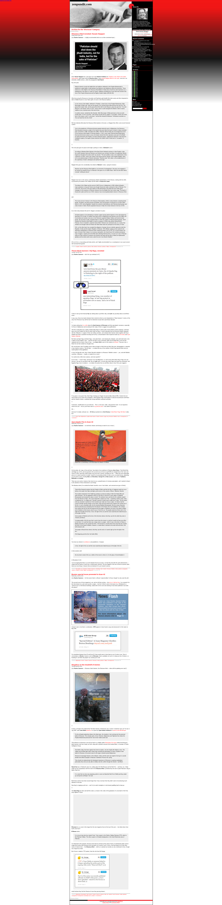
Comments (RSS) (115, 902)
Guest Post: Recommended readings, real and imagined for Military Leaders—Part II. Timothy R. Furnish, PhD (143, 50)
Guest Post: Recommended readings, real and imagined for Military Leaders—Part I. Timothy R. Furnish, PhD (143, 60)
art (81, 568)
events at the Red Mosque (119, 730)
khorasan (100, 246)
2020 (136, 73)
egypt (105, 416)
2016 (136, 78)
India (92, 246)
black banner (93, 416)
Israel (113, 894)
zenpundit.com (82, 4)
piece (111, 742)
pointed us (88, 730)
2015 (136, 80)
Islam (101, 568)
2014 (136, 81)
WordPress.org (137, 105)
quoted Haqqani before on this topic (110, 78)
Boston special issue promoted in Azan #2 (88, 574)
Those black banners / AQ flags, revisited (88, 251)
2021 (136, 71)
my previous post (98, 406)
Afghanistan (83, 416)
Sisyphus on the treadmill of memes (86, 665)
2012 (136, 84)
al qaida (77, 246)
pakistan (104, 246)
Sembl (81, 570)
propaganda (124, 568)
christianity (97, 568)
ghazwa (89, 246)
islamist (95, 246)
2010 (136, 87)
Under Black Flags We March (118, 412)
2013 (136, 83)
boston (82, 660)
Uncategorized (113, 246)
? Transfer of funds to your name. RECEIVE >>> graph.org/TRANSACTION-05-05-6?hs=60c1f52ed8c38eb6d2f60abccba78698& (144, 42)
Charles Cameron (83, 246)
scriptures (77, 570)
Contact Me (138, 45)
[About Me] (142, 13)
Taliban (107, 246)
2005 (136, 94)
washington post (87, 895)
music (118, 416)
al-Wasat (116, 342)
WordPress (120, 901)
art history (85, 568)
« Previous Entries (74, 31)
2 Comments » (98, 895)
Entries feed (137, 103)
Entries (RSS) (106, 902)
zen (135, 58)
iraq (107, 416)
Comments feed (138, 104)
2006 (136, 92)
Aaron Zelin (78, 416)
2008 (136, 89)
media (116, 568)
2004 (136, 95)
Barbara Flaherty (138, 47)
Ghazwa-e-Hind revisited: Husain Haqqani (88, 34)
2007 (136, 91)
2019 (136, 74)
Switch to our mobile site (5, 0)
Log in (135, 101)
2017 (136, 77)
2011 (136, 85)
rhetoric (73, 570)
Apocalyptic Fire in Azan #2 (82, 422)
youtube (93, 895)
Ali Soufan (122, 334)
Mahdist (115, 416)
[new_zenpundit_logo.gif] (142, 36)
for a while (85, 325)
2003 (136, 96)
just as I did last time (114, 582)
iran (107, 894)
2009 (136, 88)
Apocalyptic (78, 568)
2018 (136, 76)
